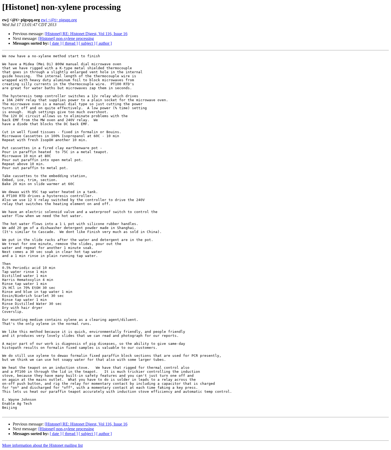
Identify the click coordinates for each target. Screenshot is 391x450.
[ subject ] (87, 43)
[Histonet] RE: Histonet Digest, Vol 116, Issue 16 (86, 33)
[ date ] (55, 43)
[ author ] (104, 43)
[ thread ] (70, 43)
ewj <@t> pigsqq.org (59, 20)
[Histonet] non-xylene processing (66, 38)
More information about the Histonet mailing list (42, 445)
